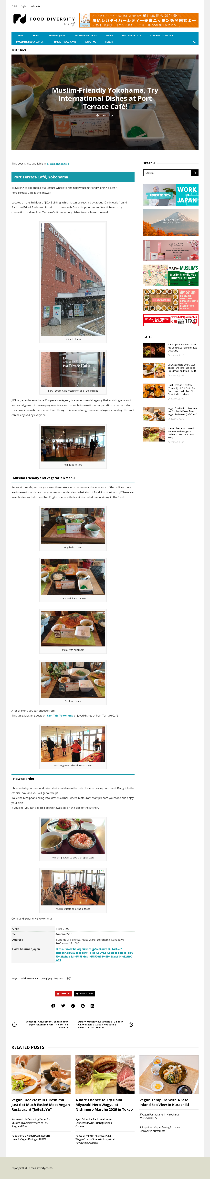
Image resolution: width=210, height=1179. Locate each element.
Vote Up (65, 993)
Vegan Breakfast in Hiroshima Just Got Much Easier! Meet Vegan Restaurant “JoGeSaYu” (182, 411)
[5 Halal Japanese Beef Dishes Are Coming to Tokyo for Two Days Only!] (154, 350)
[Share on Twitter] (63, 1005)
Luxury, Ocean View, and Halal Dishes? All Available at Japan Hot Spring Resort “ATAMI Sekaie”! (100, 1024)
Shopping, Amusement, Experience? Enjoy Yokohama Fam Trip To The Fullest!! (47, 1024)
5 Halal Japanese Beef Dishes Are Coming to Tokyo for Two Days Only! (182, 347)
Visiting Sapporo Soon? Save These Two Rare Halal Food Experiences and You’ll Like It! (182, 367)
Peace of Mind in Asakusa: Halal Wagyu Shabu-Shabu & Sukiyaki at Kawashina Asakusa (95, 1139)
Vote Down (86, 993)
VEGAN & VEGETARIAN (86, 35)
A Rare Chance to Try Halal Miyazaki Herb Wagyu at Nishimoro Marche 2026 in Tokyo (181, 433)
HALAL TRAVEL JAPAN (65, 41)
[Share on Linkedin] (92, 1005)
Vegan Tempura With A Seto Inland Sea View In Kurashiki (164, 1102)
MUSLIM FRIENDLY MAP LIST (30, 41)
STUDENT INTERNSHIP (161, 35)
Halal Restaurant (29, 978)
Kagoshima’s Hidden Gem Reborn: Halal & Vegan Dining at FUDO (30, 1137)
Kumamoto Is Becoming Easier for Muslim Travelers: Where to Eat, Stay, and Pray (30, 1122)
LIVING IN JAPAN (57, 35)
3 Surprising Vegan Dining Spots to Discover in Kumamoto (159, 1129)
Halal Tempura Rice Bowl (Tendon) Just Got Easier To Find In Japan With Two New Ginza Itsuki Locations (181, 389)
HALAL (36, 35)
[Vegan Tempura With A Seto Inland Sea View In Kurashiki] (169, 1074)
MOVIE (109, 35)
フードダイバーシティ (52, 978)
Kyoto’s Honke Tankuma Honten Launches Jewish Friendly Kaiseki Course (94, 1122)
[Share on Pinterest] (82, 1005)
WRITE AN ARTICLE (131, 35)
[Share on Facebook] (53, 1005)
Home (14, 49)
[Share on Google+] (73, 1005)
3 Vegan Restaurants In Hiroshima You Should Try (159, 1116)
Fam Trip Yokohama (60, 715)
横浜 (69, 978)
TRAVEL (20, 35)
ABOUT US (90, 41)
